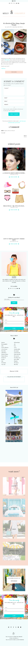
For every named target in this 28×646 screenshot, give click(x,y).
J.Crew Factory (4, 349)
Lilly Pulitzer (3, 352)
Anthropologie (17, 342)
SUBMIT (14, 302)
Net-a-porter (16, 356)
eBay (2, 345)
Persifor (3, 359)
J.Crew (15, 347)
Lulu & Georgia (17, 352)
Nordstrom (3, 357)
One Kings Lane (17, 357)
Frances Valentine (4, 347)
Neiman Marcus (4, 356)
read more (14, 177)
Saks (2, 361)
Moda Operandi (17, 354)
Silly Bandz (7, 59)
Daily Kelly (15, 27)
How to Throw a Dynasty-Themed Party (14, 239)
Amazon (3, 342)
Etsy (15, 345)
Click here (3, 68)
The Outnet (16, 362)
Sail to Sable (16, 359)
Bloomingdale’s (4, 344)
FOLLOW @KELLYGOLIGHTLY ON (14, 578)
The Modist (3, 362)
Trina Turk (3, 364)
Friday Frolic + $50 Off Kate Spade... (14, 206)
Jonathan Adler (17, 349)
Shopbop (16, 361)
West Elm (16, 364)
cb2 (14, 344)
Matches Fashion (4, 354)
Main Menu (19, 27)
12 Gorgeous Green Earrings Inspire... (14, 173)
